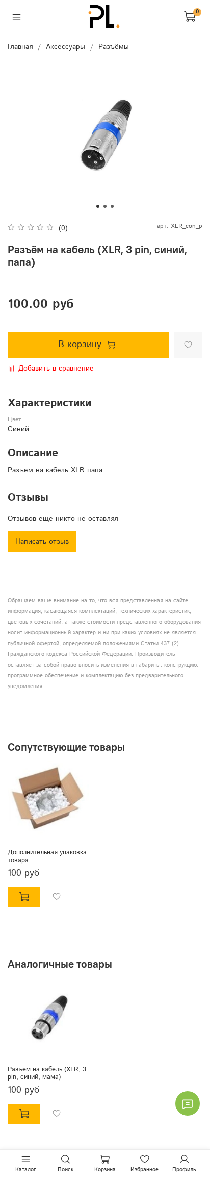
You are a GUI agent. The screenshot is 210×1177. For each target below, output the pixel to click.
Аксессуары (65, 47)
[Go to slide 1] (97, 206)
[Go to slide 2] (105, 206)
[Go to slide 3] (112, 206)
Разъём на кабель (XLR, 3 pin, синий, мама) (47, 1073)
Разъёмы (113, 47)
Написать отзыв (42, 541)
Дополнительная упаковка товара (47, 856)
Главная (20, 47)
